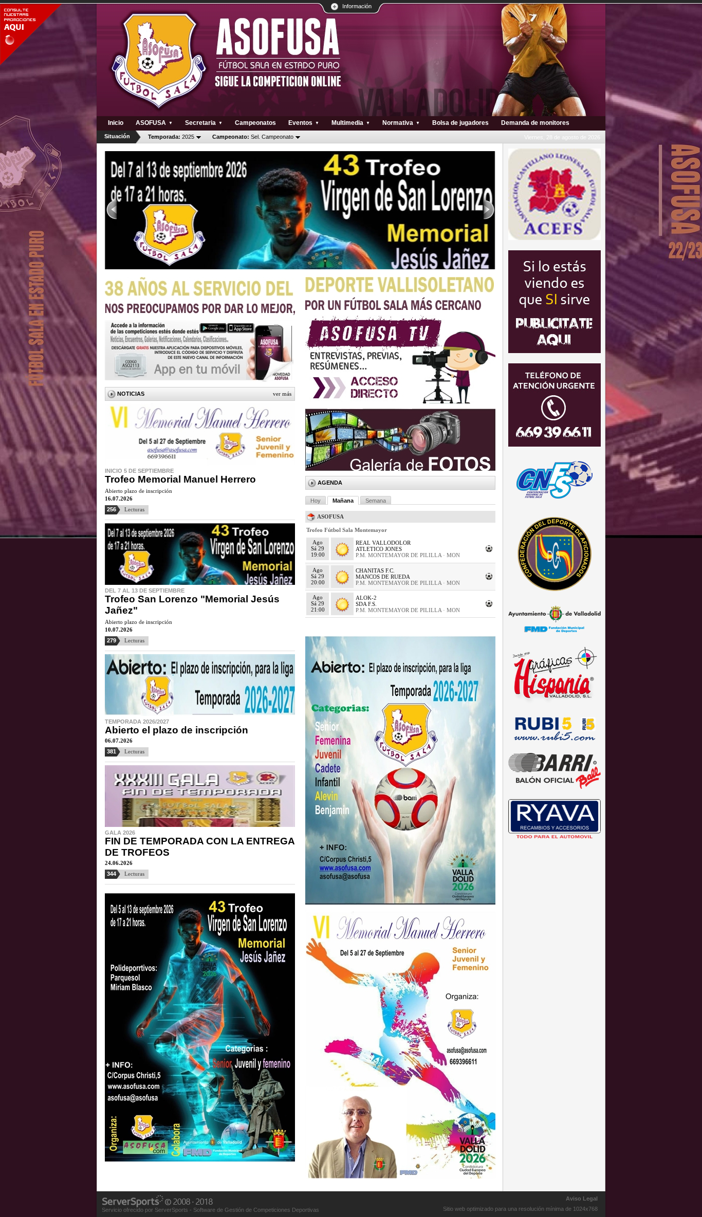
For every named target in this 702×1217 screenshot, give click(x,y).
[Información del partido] (489, 551)
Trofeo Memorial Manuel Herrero (180, 479)
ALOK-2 (366, 598)
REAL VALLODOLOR (383, 543)
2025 (171, 137)
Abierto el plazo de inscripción (176, 730)
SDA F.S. (366, 604)
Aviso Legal (582, 1198)
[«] (111, 210)
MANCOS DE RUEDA (383, 577)
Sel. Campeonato (252, 137)
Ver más (282, 394)
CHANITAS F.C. (375, 570)
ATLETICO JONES (379, 549)
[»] (489, 210)
